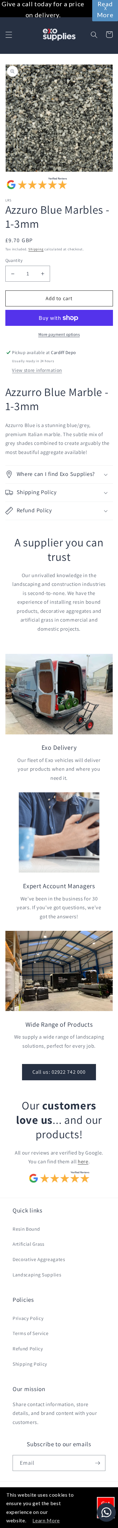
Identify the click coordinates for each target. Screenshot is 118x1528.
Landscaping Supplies (37, 1274)
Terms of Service (31, 1333)
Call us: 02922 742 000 (59, 1071)
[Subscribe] (97, 1463)
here (83, 1161)
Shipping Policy (30, 1364)
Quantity (14, 260)
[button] (8, 34)
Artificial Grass (28, 1244)
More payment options (59, 334)
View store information (37, 370)
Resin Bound (26, 1229)
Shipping (35, 249)
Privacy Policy (28, 1318)
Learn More (46, 1520)
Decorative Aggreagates (39, 1259)
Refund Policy (28, 1348)
